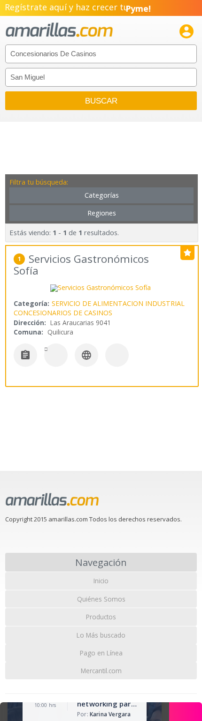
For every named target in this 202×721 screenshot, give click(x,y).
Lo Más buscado (101, 635)
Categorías (102, 195)
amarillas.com (59, 30)
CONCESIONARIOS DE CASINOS (63, 312)
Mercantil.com (101, 670)
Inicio (101, 580)
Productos (101, 616)
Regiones (101, 212)
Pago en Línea (101, 652)
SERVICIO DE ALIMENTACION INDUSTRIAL (118, 303)
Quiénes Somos (101, 599)
